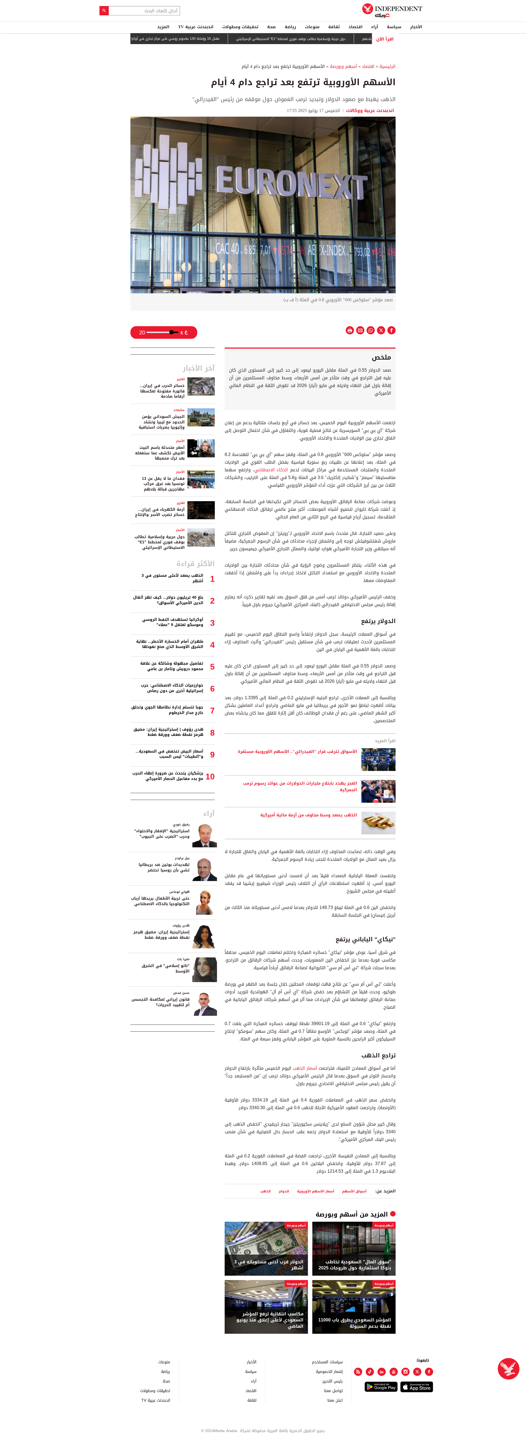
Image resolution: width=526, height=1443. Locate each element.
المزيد (163, 27)
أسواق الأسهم (354, 1191)
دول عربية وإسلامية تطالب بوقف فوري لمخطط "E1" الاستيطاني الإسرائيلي (323, 39)
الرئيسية (387, 66)
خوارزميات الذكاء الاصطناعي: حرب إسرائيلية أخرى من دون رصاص (172, 688)
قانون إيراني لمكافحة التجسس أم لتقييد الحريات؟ (161, 1002)
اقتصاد (355, 27)
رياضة (290, 27)
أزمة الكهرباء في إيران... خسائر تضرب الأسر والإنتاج (160, 512)
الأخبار (416, 27)
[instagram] (405, 1372)
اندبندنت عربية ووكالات (370, 110)
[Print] (350, 330)
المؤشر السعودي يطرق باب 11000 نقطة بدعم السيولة (354, 1323)
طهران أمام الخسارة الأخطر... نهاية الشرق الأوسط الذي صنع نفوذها (169, 644)
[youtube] (394, 1372)
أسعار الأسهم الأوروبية (315, 1191)
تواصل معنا (333, 1390)
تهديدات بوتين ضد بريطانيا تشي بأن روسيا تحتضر (164, 867)
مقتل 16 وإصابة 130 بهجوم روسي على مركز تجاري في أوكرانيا (206, 39)
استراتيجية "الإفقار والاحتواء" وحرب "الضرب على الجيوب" (162, 833)
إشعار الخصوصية (329, 1371)
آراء (374, 27)
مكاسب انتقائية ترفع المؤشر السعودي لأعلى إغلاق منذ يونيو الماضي (270, 1320)
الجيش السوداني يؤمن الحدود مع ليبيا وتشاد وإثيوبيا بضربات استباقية (162, 422)
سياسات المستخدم (327, 1361)
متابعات (179, 410)
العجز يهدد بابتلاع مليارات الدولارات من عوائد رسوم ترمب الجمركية (300, 787)
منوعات (312, 27)
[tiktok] (370, 1372)
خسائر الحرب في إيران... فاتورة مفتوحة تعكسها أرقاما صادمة (162, 391)
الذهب (265, 1191)
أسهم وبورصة (343, 66)
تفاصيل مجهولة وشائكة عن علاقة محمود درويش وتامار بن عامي (171, 666)
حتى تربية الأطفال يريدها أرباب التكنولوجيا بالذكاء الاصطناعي (160, 901)
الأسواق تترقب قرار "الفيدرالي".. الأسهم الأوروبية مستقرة (297, 751)
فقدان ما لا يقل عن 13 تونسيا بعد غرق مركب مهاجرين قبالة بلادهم (163, 484)
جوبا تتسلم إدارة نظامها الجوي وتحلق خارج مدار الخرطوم (167, 710)
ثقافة (334, 27)
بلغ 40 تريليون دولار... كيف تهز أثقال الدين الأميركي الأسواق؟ (168, 600)
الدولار (284, 1191)
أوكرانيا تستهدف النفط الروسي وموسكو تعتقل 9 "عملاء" (172, 622)
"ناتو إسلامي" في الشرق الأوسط (166, 968)
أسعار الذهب (306, 1068)
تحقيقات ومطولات (240, 27)
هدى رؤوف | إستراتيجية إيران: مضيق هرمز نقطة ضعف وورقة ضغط (168, 732)
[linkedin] (382, 1372)
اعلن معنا (335, 1400)
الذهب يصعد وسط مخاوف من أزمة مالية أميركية (308, 815)
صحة (271, 27)
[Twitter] (417, 1372)
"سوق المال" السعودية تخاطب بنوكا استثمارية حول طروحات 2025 (355, 1265)
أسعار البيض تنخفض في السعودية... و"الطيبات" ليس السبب (169, 754)
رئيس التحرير (332, 1381)
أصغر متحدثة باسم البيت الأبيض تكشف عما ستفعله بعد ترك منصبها (160, 453)
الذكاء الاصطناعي (272, 470)
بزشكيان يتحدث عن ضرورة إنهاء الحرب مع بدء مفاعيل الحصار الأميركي (167, 776)
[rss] (358, 1372)
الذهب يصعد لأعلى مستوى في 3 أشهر (172, 578)
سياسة (394, 27)
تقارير (181, 379)
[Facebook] (429, 1372)
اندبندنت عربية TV (195, 27)
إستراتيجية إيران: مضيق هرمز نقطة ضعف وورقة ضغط (161, 934)
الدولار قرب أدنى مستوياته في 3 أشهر (269, 1265)
